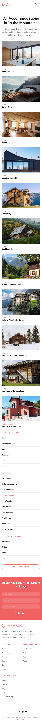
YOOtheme (21, 720)
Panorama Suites (9, 71)
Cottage (5, 547)
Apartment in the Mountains (13, 391)
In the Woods (7, 501)
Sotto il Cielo (7, 107)
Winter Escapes (7, 529)
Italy (3, 460)
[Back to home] (7, 4)
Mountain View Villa (10, 178)
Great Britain (6, 443)
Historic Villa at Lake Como (13, 320)
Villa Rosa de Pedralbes (11, 426)
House (4, 552)
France (4, 466)
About (4, 680)
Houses (25, 657)
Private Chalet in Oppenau (12, 284)
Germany (5, 455)
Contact (5, 684)
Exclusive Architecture (10, 484)
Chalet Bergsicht (8, 213)
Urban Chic (6, 523)
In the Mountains (8, 495)
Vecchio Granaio (8, 142)
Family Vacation (8, 489)
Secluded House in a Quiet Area (14, 355)
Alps (4, 69)
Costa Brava (7, 424)
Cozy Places (6, 478)
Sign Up (21, 613)
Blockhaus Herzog (9, 249)
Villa (3, 558)
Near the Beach (7, 506)
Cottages (26, 653)
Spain (4, 449)
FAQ (3, 693)
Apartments (27, 649)
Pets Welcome (7, 512)
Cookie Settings (8, 697)
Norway (4, 438)
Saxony (5, 353)
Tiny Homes (6, 518)
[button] (35, 4)
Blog (3, 688)
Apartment (6, 541)
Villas (25, 661)
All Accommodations (21, 567)
